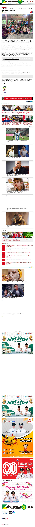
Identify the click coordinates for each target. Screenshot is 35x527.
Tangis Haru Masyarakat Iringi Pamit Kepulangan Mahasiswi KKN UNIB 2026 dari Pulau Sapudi (18, 259)
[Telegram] (31, 101)
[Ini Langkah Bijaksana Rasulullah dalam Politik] (28, 235)
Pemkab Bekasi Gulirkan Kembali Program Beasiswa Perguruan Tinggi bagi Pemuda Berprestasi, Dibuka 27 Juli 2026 (18, 253)
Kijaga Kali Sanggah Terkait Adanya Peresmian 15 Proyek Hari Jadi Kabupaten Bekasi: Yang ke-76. (6, 113)
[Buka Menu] (30, 1)
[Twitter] (29, 101)
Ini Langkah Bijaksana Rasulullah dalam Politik (27, 239)
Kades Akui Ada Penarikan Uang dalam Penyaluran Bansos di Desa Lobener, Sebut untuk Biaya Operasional (18, 263)
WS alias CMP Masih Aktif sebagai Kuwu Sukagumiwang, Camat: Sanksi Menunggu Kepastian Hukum (18, 249)
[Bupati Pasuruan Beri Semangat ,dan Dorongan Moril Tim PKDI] (28, 108)
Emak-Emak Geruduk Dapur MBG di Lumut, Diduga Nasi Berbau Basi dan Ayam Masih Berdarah (18, 256)
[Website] (5, 92)
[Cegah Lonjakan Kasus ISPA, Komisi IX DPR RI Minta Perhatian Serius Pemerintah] (7, 235)
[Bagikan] (32, 12)
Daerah (3, 7)
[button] (32, 1)
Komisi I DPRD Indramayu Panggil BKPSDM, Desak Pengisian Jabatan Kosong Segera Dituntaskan (17, 113)
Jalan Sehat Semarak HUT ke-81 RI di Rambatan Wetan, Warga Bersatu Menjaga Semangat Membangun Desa (6, 123)
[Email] (3, 92)
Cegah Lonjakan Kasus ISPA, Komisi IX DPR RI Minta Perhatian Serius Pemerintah (6, 239)
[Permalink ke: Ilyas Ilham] (3, 12)
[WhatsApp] (32, 101)
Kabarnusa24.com (7, 524)
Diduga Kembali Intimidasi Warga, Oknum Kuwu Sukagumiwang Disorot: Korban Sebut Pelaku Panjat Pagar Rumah (19, 246)
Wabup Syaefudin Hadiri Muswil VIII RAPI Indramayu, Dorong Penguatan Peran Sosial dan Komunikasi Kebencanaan (28, 123)
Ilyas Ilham (5, 90)
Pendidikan (5, 7)
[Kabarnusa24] (15, 1)
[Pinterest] (5, 518)
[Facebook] (27, 101)
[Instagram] (7, 518)
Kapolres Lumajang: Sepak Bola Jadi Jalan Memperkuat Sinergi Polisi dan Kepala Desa (17, 123)
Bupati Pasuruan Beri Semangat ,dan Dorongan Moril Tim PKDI (28, 113)
